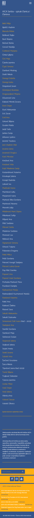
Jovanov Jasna (7, 149)
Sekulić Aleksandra (9, 313)
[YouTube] (21, 479)
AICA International (26, 515)
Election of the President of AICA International (14, 497)
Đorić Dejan (7, 105)
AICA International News (12, 486)
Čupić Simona (7, 66)
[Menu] (30, 3)
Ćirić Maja (6, 58)
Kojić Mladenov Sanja (10, 168)
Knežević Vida (8, 164)
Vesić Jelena (7, 391)
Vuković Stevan (8, 399)
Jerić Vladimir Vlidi (9, 145)
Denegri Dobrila (8, 78)
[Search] (22, 472)
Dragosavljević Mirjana (11, 94)
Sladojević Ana (8, 325)
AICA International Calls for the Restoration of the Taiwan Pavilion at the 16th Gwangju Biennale (15, 492)
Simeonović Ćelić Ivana (11, 321)
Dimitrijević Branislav (10, 90)
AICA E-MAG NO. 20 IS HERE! (9, 502)
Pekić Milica (7, 254)
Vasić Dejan (7, 388)
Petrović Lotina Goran (11, 266)
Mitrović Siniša (8, 227)
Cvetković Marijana (9, 51)
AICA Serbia (11, 515)
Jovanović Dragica (9, 152)
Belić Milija (6, 23)
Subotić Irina (7, 356)
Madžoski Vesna (8, 188)
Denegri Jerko (7, 82)
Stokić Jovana (7, 352)
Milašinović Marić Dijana (11, 211)
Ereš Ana (5, 117)
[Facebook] (12, 479)
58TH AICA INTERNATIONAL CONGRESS (13, 505)
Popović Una (7, 274)
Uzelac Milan (7, 384)
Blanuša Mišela (8, 31)
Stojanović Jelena (9, 341)
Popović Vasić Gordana (11, 278)
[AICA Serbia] (4, 3)
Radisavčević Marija (10, 290)
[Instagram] (17, 479)
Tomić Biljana (7, 372)
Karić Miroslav (7, 156)
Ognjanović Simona (10, 243)
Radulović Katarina (9, 297)
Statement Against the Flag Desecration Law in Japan (16, 507)
